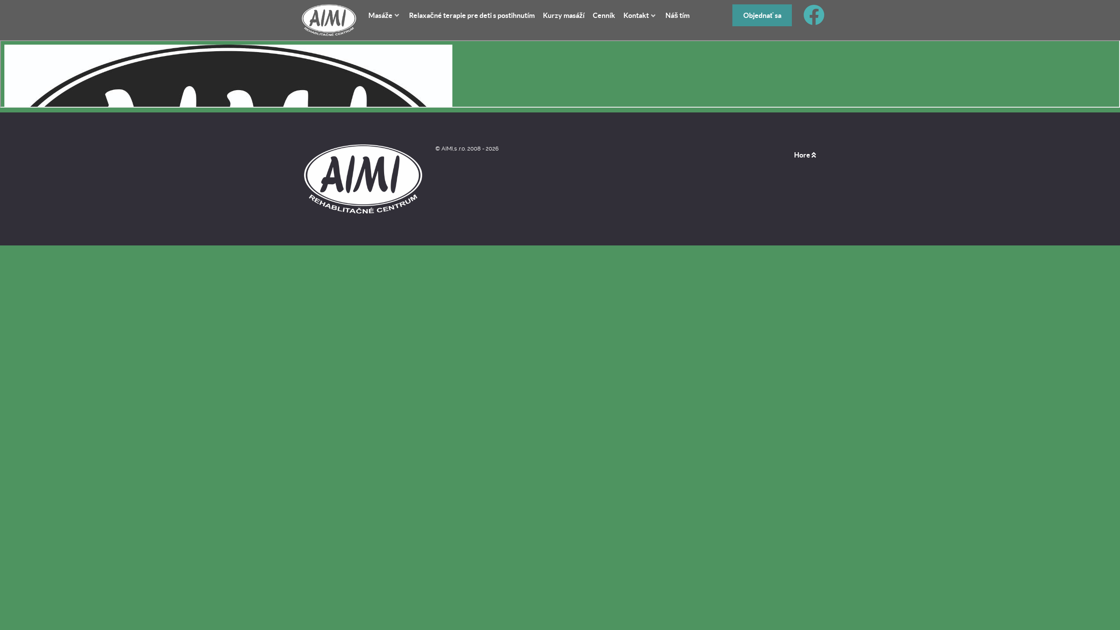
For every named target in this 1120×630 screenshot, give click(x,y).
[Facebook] (814, 20)
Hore (803, 155)
